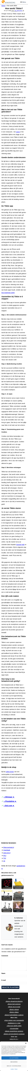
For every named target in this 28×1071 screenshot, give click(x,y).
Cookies (12, 1069)
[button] (26, 1043)
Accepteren (14, 1058)
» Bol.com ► (9, 806)
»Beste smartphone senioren (14, 1031)
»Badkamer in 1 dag (14, 1023)
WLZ (4, 855)
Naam (3, 973)
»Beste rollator (14, 1012)
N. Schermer (18, 10)
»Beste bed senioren (14, 1004)
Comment (4, 956)
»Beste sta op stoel (14, 1007)
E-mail (3, 980)
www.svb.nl (6, 853)
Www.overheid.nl (8, 847)
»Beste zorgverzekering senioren (14, 1034)
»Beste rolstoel (14, 1009)
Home (3, 5)
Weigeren (14, 1062)
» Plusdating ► (10, 801)
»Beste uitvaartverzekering (14, 1001)
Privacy (16, 1069)
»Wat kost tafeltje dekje (14, 1026)
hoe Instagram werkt (8, 292)
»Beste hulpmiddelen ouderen (14, 1015)
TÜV (4, 858)
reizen (18, 132)
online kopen (10, 771)
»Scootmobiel (14, 1028)
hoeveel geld (20, 544)
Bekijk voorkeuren (14, 1066)
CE (4, 861)
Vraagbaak (6, 850)
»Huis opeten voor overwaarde (14, 1020)
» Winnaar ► (9, 797)
